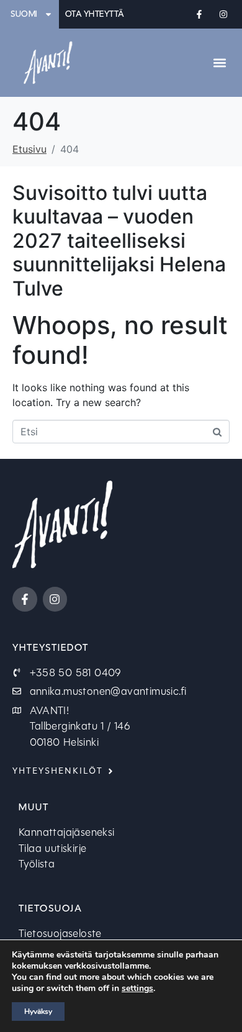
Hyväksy (38, 1011)
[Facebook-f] (199, 14)
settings (137, 988)
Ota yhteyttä (95, 14)
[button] (219, 62)
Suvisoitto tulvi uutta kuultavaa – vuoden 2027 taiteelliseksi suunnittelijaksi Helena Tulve (119, 241)
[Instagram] (224, 14)
